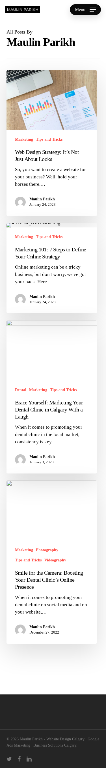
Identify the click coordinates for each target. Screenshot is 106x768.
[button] (85, 9)
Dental (20, 390)
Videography (55, 560)
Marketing (24, 139)
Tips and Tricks (49, 139)
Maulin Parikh (42, 199)
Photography (47, 550)
